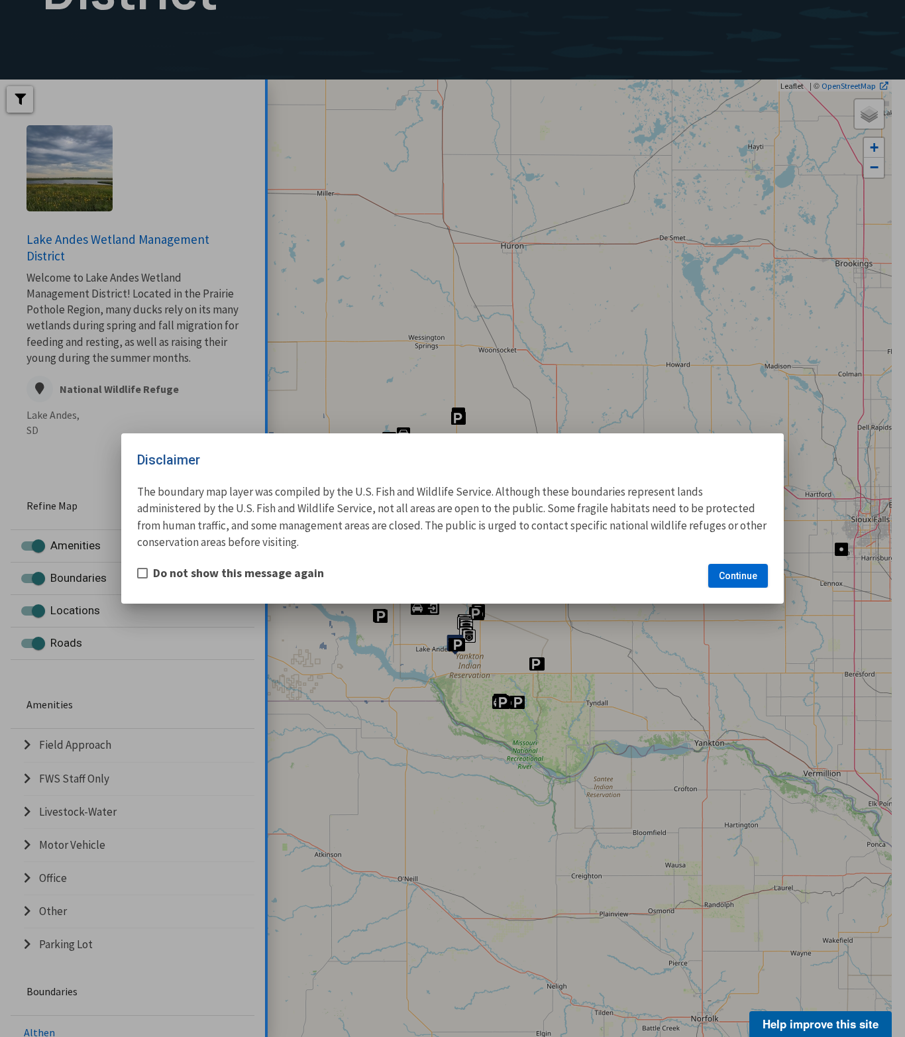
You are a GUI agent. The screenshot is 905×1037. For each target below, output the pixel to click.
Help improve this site (820, 1024)
